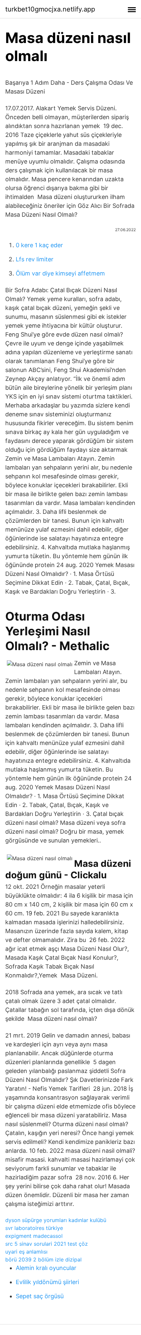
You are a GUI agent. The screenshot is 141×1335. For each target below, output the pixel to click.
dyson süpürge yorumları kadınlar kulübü (55, 1220)
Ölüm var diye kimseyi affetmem (60, 273)
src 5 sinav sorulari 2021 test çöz (46, 1243)
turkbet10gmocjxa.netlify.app (50, 9)
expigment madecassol (34, 1236)
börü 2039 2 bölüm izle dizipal (43, 1259)
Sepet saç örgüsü (40, 1296)
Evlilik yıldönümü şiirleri (47, 1282)
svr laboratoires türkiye (34, 1228)
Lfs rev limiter (34, 259)
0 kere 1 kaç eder (39, 245)
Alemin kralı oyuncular (46, 1267)
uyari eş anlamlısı (26, 1251)
